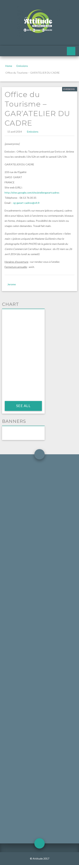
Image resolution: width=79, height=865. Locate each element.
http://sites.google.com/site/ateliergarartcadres (32, 192)
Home (8, 65)
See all (23, 405)
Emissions (22, 65)
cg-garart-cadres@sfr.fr (26, 202)
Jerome (11, 284)
